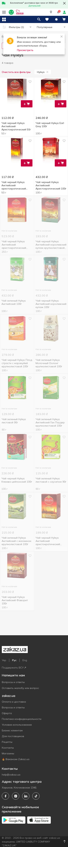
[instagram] (15, 796)
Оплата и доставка (14, 701)
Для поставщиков (13, 736)
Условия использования (17, 724)
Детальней (34, 5)
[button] (51, 12)
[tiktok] (36, 796)
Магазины (8, 753)
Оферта (7, 713)
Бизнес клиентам (12, 730)
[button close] (64, 3)
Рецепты (7, 742)
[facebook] (5, 796)
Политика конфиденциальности (21, 719)
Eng (24, 660)
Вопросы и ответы (13, 682)
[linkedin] (25, 796)
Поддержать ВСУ (13, 667)
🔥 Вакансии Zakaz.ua (15, 759)
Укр (4, 660)
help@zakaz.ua (11, 774)
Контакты (8, 747)
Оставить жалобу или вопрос (20, 688)
